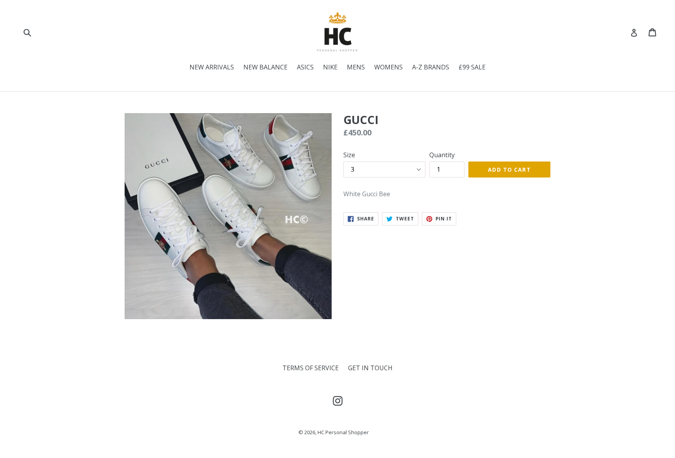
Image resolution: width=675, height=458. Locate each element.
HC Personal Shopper (343, 432)
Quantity (442, 155)
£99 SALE (472, 67)
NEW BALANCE (265, 67)
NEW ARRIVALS (211, 67)
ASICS (305, 67)
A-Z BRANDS (430, 67)
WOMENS (388, 67)
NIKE (330, 67)
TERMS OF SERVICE (310, 368)
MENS (356, 67)
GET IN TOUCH (370, 368)
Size (349, 155)
